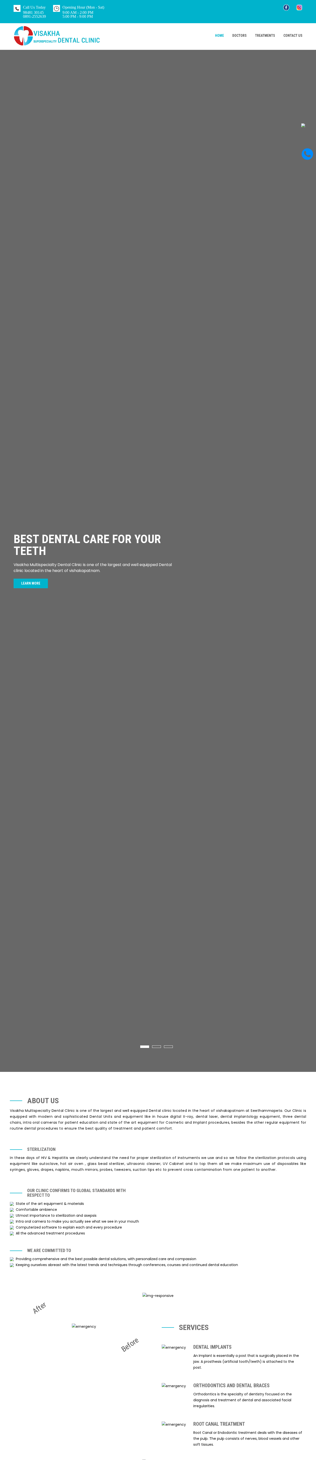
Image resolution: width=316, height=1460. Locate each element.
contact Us (292, 36)
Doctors (239, 36)
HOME (219, 36)
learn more (30, 583)
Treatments (265, 36)
